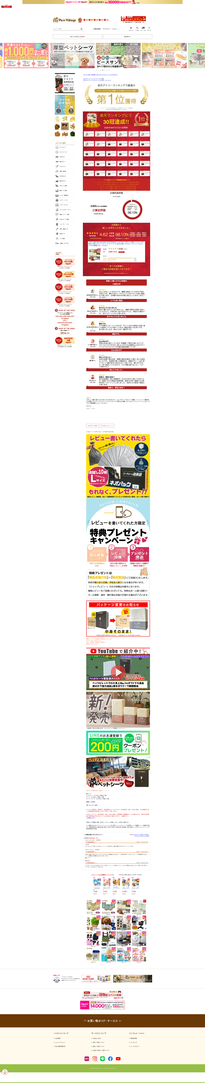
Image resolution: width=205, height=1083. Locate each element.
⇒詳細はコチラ (90, 817)
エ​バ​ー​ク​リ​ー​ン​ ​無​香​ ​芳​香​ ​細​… (96, 888)
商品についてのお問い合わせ (94, 431)
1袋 (87, 805)
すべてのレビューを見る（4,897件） (140, 834)
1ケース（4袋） (93, 805)
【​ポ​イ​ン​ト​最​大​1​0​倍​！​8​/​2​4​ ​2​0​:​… (106, 888)
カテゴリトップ (86, 78)
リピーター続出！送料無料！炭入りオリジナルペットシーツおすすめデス (100, 74)
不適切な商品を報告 (108, 431)
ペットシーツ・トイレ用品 (97, 78)
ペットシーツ (108, 80)
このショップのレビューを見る (142, 836)
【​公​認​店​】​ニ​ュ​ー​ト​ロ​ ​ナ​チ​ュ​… (116, 888)
